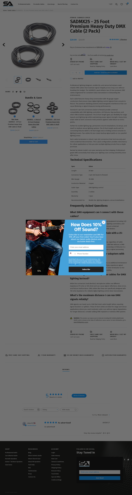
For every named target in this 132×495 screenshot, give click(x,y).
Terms (77, 264)
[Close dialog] (103, 222)
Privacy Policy (72, 264)
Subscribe (86, 269)
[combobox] (72, 253)
